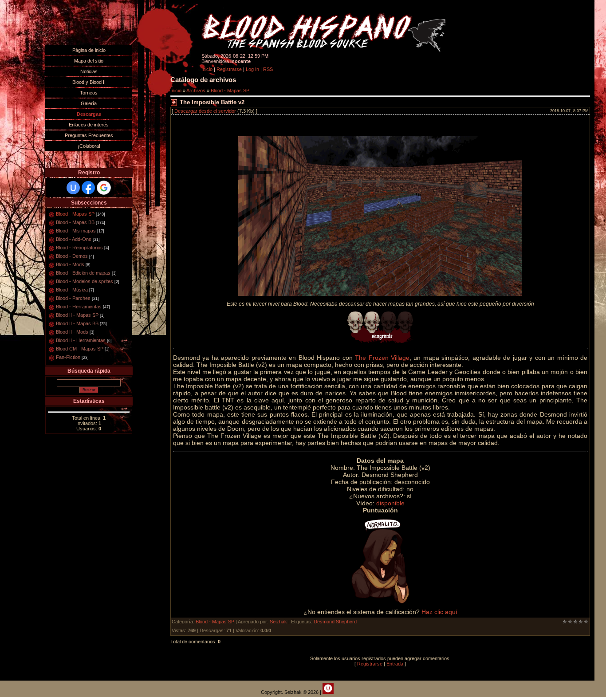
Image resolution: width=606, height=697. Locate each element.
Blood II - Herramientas (81, 340)
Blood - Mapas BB (75, 222)
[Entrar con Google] (104, 188)
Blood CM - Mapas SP (79, 348)
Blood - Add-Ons (73, 239)
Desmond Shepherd (335, 621)
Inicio (206, 69)
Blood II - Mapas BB (77, 323)
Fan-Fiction (68, 357)
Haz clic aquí (439, 611)
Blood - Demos (72, 256)
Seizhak (278, 621)
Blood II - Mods (72, 332)
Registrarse (229, 69)
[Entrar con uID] (73, 187)
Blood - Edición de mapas (83, 273)
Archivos (195, 90)
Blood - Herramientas (79, 306)
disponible (390, 503)
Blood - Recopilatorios (79, 247)
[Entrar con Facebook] (88, 187)
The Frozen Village (382, 357)
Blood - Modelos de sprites (84, 281)
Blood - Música (72, 289)
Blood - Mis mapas (76, 230)
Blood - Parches (73, 298)
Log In (252, 69)
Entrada (394, 663)
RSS (268, 69)
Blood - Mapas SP (75, 214)
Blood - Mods (70, 264)
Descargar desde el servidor (205, 111)
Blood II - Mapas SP (77, 315)
